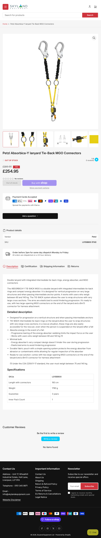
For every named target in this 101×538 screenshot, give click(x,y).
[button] (8, 178)
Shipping (39, 480)
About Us (39, 477)
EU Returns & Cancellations (48, 494)
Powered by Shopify (63, 535)
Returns (75, 266)
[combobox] (50, 15)
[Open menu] (5, 7)
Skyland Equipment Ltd (45, 535)
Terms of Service (43, 490)
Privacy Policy (42, 487)
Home (5, 24)
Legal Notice (41, 497)
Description (12, 266)
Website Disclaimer (12, 499)
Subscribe (89, 486)
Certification (31, 266)
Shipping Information (54, 266)
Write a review (50, 439)
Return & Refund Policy (46, 484)
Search (90, 15)
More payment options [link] (39, 188)
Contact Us (40, 474)
